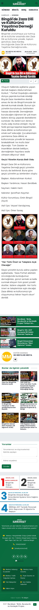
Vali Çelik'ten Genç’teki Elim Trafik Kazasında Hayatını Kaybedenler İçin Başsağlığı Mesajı (28, 386)
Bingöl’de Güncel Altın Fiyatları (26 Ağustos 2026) (8, 425)
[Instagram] (21, 556)
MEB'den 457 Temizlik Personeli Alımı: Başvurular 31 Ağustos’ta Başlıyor (22, 509)
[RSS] (25, 556)
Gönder (6, 466)
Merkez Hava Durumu (26, 571)
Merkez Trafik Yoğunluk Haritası (9, 577)
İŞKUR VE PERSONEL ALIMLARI (18, 492)
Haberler (5, 15)
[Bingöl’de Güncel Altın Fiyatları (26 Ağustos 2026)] (10, 418)
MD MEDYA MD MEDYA (23, 355)
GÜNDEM (5, 10)
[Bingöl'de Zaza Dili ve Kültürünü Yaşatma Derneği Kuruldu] (19, 67)
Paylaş (6, 81)
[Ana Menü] (2, 3)
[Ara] (36, 3)
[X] (17, 556)
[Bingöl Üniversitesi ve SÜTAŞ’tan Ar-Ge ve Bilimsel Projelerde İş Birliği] (28, 398)
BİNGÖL (15, 10)
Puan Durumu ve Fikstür (27, 577)
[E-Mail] (15, 359)
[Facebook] (13, 556)
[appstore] (19, 561)
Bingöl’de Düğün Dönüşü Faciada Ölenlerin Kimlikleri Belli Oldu (11, 485)
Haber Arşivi (10, 588)
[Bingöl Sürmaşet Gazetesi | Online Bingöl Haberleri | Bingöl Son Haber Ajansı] (19, 3)
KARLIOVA (33, 10)
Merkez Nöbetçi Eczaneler (10, 571)
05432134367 (21, 544)
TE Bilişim (24, 598)
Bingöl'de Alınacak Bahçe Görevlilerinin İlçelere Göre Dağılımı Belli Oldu (23, 497)
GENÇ (23, 10)
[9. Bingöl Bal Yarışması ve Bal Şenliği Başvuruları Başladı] (10, 398)
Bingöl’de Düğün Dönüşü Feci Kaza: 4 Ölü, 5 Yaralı (33, 485)
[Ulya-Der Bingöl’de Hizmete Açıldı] (10, 376)
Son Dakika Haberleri (25, 583)
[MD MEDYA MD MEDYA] (7, 356)
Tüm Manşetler (11, 582)
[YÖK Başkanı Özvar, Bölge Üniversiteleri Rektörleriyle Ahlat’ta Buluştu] (28, 418)
